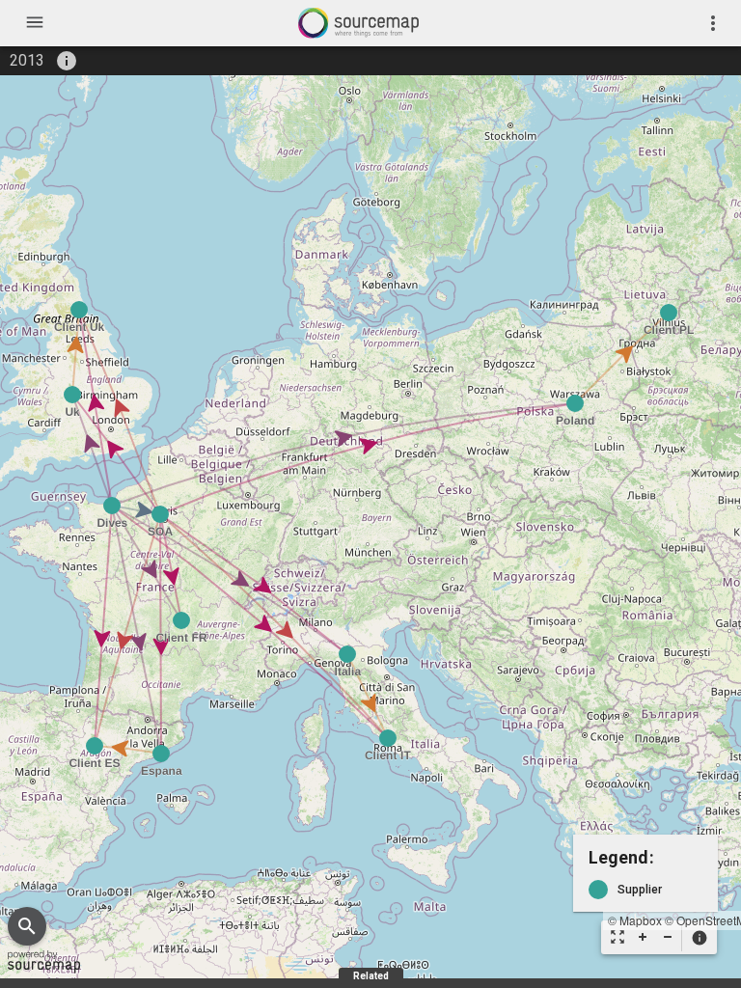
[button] (699, 937)
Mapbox (640, 920)
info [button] (66, 60)
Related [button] (371, 976)
